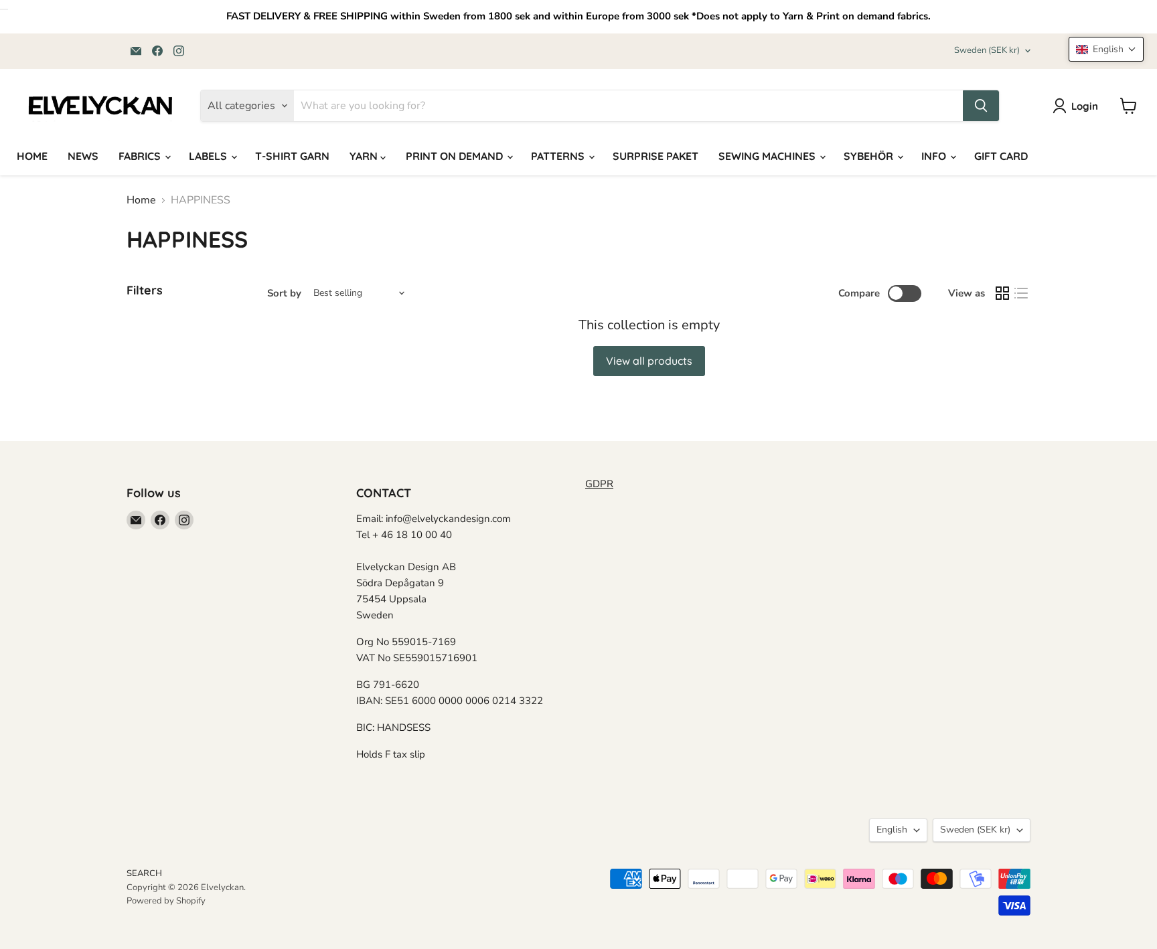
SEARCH (144, 873)
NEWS (83, 156)
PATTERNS (559, 156)
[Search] (981, 105)
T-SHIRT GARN (292, 156)
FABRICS (141, 156)
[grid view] (1002, 293)
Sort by (284, 293)
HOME (32, 156)
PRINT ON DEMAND (456, 156)
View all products (649, 360)
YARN (365, 156)
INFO (935, 156)
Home (141, 200)
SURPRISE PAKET (655, 156)
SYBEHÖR (870, 156)
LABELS (209, 156)
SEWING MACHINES (768, 156)
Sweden (987, 50)
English (891, 829)
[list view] (1021, 293)
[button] (1106, 49)
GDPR (599, 484)
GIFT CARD (1001, 156)
